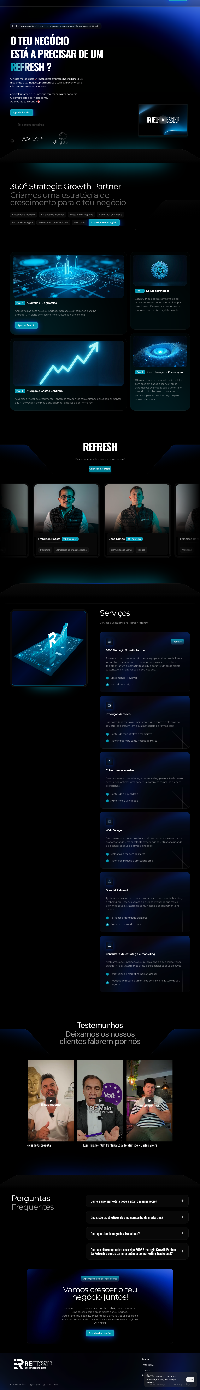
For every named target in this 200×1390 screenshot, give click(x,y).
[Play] (51, 1100)
